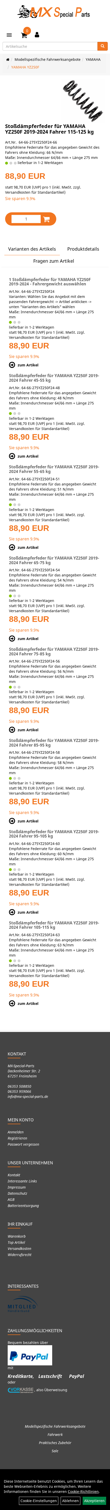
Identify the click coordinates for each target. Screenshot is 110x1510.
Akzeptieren (94, 1500)
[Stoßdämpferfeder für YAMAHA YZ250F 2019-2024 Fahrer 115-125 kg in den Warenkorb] (46, 219)
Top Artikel (16, 1242)
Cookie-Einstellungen (38, 1500)
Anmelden (16, 1132)
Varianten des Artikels (32, 249)
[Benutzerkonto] (37, 34)
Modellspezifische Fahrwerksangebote (48, 59)
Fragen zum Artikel (53, 261)
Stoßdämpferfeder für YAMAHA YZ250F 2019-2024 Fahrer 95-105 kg (54, 834)
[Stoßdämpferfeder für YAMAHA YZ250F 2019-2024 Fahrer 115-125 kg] (83, 101)
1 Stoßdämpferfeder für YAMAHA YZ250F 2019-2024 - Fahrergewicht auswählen (50, 282)
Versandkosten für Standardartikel (34, 192)
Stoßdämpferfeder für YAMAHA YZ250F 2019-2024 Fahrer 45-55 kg (54, 378)
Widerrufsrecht (19, 1254)
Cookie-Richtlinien (83, 1491)
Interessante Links (22, 1181)
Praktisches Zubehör (55, 1442)
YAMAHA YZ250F (25, 67)
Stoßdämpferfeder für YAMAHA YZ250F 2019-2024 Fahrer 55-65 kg (54, 469)
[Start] (7, 59)
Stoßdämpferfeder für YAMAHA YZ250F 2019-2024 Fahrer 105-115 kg (54, 925)
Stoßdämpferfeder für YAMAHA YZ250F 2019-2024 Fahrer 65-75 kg (54, 560)
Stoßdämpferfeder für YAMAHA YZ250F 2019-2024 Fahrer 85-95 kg (54, 743)
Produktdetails (83, 249)
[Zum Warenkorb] (24, 36)
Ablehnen (70, 1500)
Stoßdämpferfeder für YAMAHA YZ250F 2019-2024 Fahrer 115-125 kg (49, 129)
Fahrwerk (55, 1434)
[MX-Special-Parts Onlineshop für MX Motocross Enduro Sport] (55, 11)
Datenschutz (17, 1193)
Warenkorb (17, 1236)
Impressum (17, 1187)
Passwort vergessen (23, 1144)
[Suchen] (102, 46)
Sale (55, 1450)
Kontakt (14, 1174)
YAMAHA (93, 59)
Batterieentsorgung (23, 1205)
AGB (11, 1199)
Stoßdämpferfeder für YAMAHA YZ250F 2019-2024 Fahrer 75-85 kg (54, 651)
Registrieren (17, 1138)
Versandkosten (19, 1248)
